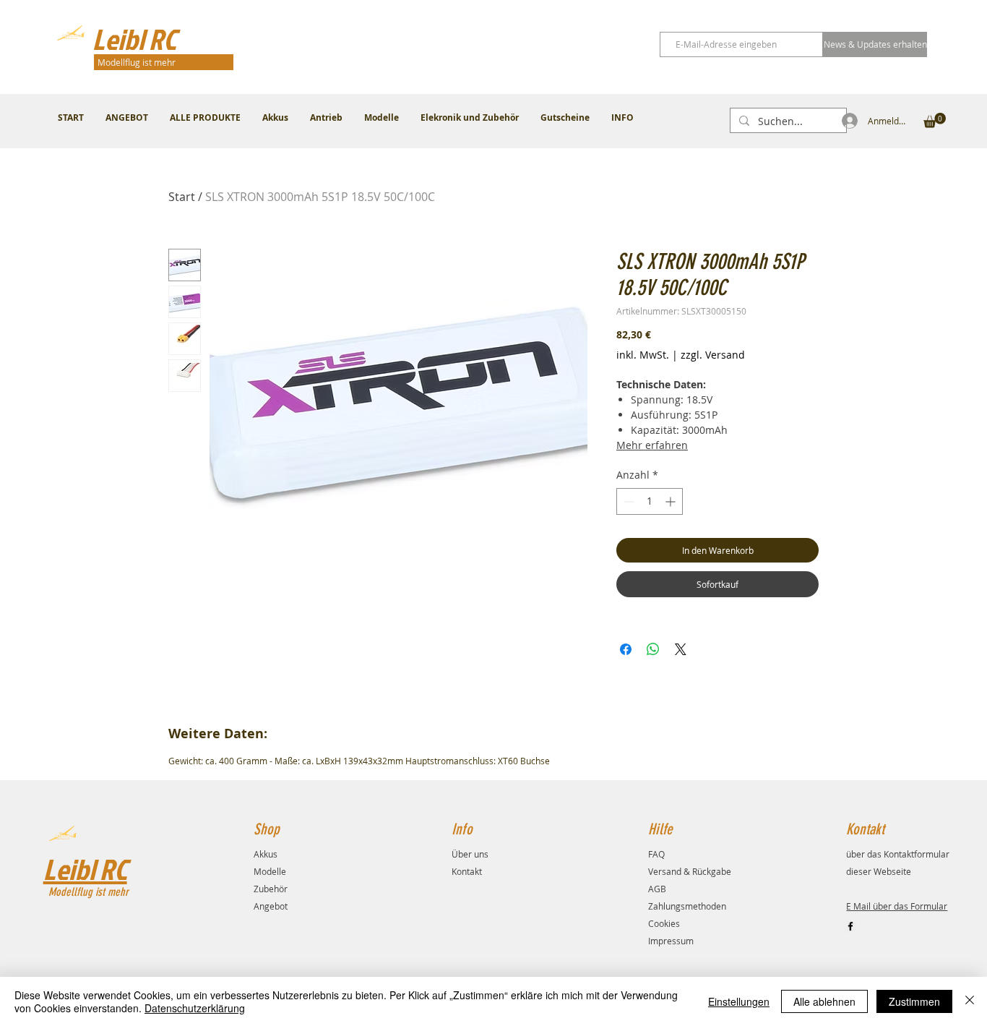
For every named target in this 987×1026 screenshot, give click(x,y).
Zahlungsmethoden (687, 906)
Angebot (271, 906)
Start (181, 197)
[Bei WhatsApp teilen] (653, 649)
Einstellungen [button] (739, 1001)
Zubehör (271, 888)
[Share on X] (680, 649)
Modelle (270, 871)
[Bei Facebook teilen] (625, 649)
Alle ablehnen (824, 1001)
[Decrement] (628, 501)
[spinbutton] (650, 501)
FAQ (656, 854)
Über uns (470, 854)
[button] (934, 120)
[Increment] (672, 501)
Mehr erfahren (652, 445)
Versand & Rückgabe (689, 871)
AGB (657, 888)
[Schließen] (969, 1001)
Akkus (265, 854)
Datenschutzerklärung (195, 1008)
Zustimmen (914, 1001)
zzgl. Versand (713, 355)
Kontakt (467, 871)
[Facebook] (850, 926)
